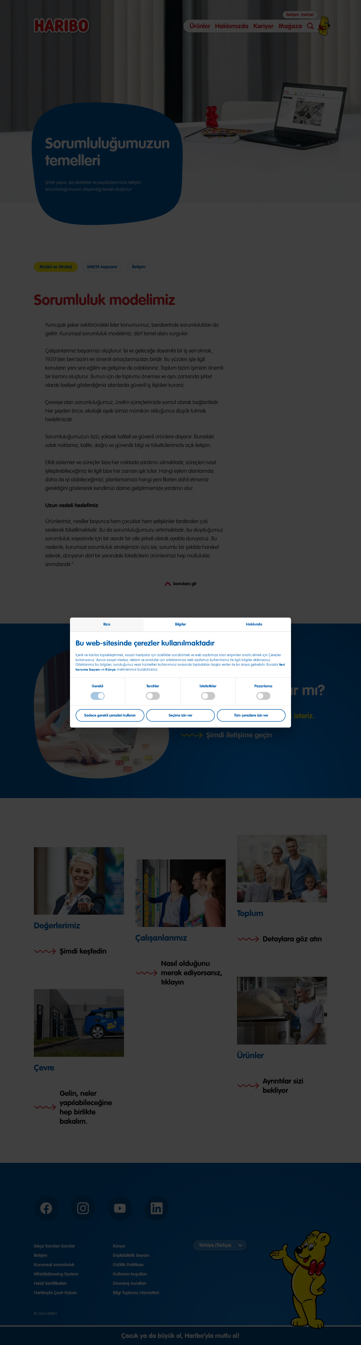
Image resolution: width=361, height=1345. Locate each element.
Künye (111, 669)
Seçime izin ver (180, 715)
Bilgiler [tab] (180, 624)
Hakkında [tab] (254, 624)
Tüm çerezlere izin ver (251, 715)
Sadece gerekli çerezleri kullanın (110, 715)
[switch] (153, 696)
